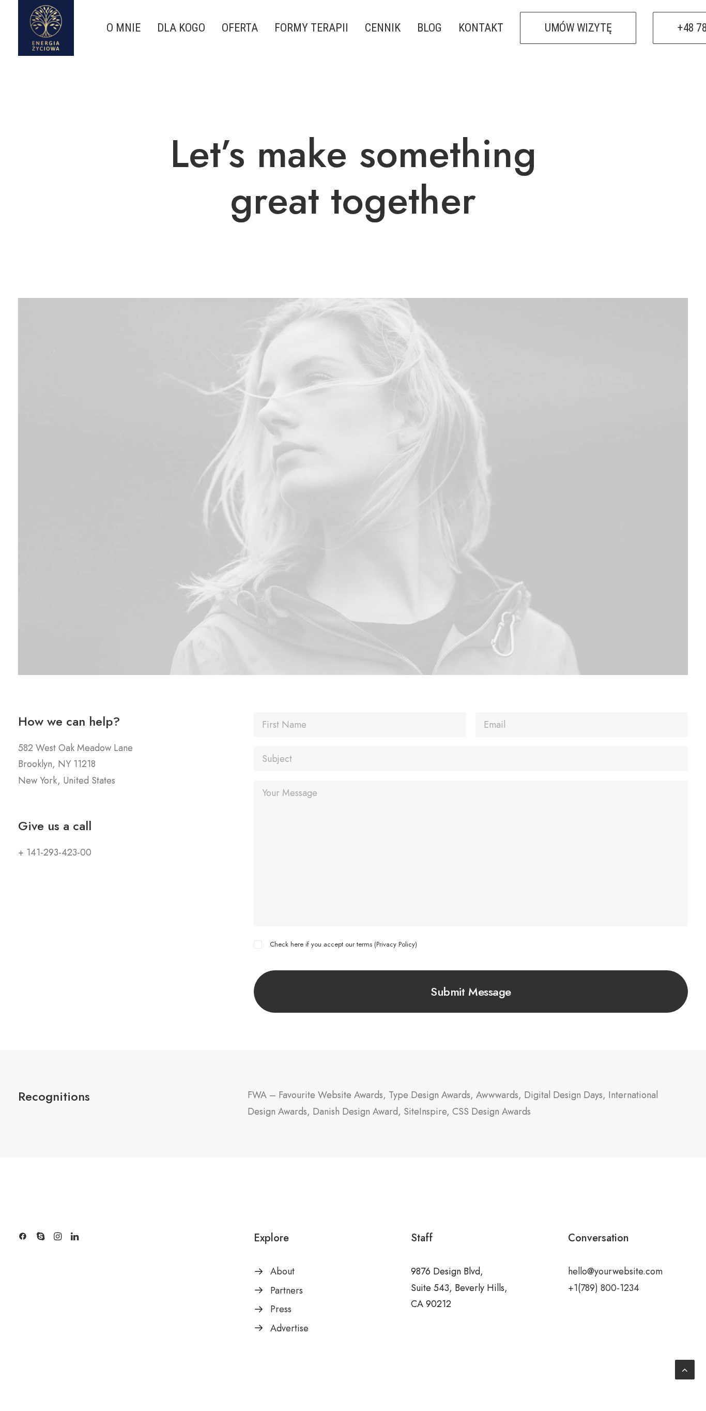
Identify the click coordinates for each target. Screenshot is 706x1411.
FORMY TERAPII (311, 27)
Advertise (289, 1328)
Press (280, 1309)
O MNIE (123, 27)
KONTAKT (480, 27)
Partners (286, 1290)
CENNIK (383, 27)
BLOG (429, 27)
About (282, 1271)
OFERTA (240, 27)
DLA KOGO (181, 27)
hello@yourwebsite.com (615, 1271)
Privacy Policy (395, 944)
